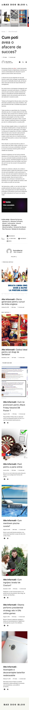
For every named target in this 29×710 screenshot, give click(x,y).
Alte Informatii (12, 31)
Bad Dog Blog (14, 5)
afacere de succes (16, 219)
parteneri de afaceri (20, 227)
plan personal (6, 229)
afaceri (4, 223)
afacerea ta (6, 221)
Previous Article (8, 262)
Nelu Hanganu (8, 61)
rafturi (14, 68)
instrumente (11, 223)
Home (3, 31)
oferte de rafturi (7, 227)
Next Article (5, 312)
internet (18, 223)
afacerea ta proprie (16, 221)
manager (14, 225)
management (6, 225)
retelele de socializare (18, 229)
